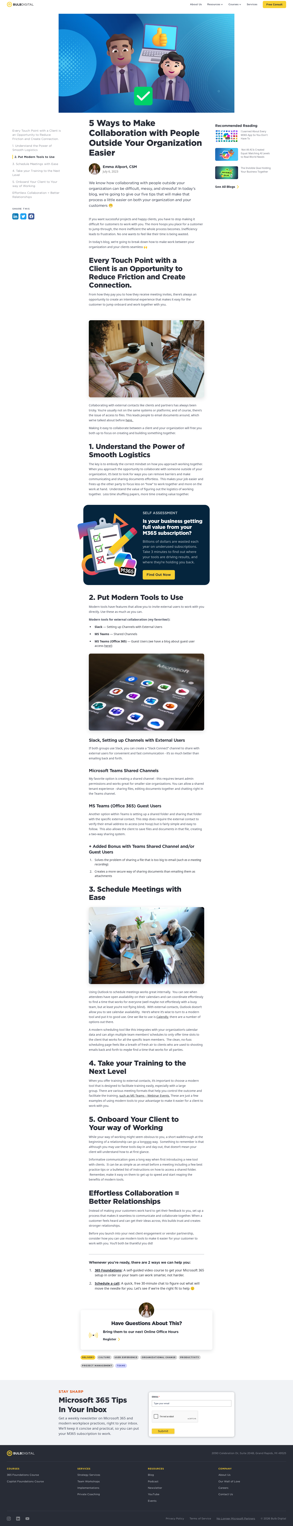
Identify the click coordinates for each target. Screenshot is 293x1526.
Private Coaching (88, 1494)
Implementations (88, 1487)
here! (107, 646)
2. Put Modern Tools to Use (34, 157)
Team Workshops (88, 1481)
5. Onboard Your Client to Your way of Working (34, 184)
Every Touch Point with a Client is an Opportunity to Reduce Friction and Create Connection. (36, 134)
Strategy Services (88, 1474)
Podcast (153, 1481)
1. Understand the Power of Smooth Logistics (32, 147)
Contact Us (225, 1494)
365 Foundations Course (23, 1474)
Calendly (162, 1017)
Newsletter (155, 1487)
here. (130, 420)
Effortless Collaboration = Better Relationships (36, 195)
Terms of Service (200, 1518)
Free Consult (274, 4)
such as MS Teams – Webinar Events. (144, 1096)
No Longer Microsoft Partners (236, 1518)
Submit (163, 1431)
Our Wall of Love (229, 1481)
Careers (223, 1487)
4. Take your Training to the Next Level (36, 173)
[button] (215, 4)
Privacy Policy (175, 1518)
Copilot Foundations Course (25, 1481)
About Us (196, 4)
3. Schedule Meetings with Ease (35, 164)
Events (152, 1500)
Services (252, 4)
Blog (151, 1474)
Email (155, 1397)
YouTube (153, 1494)
